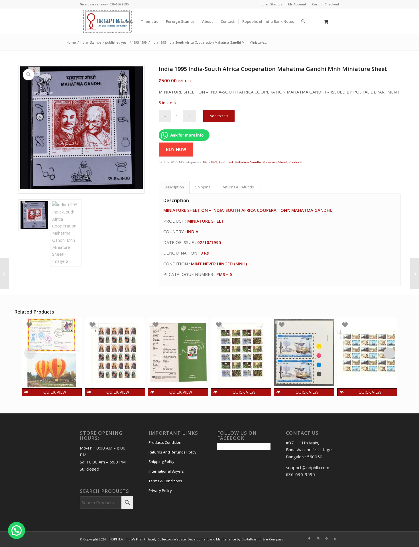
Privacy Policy (160, 490)
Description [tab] (174, 187)
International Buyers (166, 471)
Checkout (332, 4)
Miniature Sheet (275, 162)
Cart (315, 4)
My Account (297, 4)
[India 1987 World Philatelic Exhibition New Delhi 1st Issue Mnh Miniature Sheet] (4, 273)
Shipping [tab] (202, 187)
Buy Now (176, 149)
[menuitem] (271, 4)
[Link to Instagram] (318, 538)
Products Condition (165, 442)
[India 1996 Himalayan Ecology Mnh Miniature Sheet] (414, 273)
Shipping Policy (161, 461)
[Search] (303, 21)
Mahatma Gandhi (248, 162)
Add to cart (219, 115)
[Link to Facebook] (309, 538)
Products (295, 162)
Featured (226, 162)
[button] (16, 530)
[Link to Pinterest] (326, 538)
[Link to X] (335, 538)
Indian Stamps (271, 4)
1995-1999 (209, 162)
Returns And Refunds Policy (172, 452)
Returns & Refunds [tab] (238, 187)
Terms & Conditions (165, 480)
